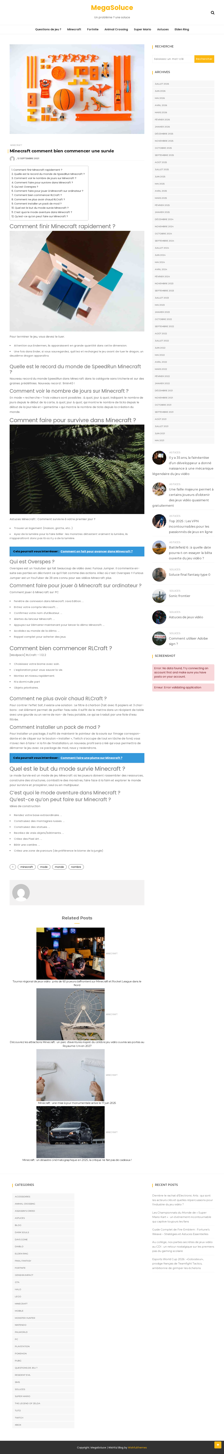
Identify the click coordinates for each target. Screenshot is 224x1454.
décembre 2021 (164, 390)
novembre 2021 (164, 397)
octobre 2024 (163, 233)
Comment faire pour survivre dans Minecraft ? (43, 182)
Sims (17, 1382)
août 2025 (161, 162)
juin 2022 (160, 347)
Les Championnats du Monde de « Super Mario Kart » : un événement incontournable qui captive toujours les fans (181, 1217)
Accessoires (22, 1196)
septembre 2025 (164, 155)
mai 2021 (159, 440)
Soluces (174, 569)
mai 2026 (160, 98)
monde (59, 867)
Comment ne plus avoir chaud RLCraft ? (39, 199)
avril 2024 (161, 269)
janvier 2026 (162, 126)
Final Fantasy (23, 1260)
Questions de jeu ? (48, 29)
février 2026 (162, 119)
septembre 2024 (164, 240)
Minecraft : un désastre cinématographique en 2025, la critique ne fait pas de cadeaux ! (77, 1160)
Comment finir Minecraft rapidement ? (37, 170)
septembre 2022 (164, 326)
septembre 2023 (164, 290)
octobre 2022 (163, 319)
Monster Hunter (25, 1318)
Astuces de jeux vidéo (186, 617)
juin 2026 (160, 91)
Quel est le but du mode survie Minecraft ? (42, 208)
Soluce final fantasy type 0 (189, 575)
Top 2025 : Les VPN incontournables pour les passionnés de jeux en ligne (191, 526)
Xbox (18, 1424)
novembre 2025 (164, 140)
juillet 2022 (162, 340)
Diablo (19, 1246)
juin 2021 (160, 433)
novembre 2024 (164, 226)
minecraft (26, 867)
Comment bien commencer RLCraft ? (38, 195)
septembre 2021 (164, 412)
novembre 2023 (164, 283)
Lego (18, 1296)
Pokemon (21, 1353)
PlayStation (22, 1346)
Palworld (21, 1332)
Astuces (163, 29)
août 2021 (160, 419)
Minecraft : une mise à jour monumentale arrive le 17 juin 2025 (77, 1103)
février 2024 (162, 276)
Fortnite (93, 29)
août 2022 (161, 333)
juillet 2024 (162, 248)
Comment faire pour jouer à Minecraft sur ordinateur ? (48, 191)
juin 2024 (160, 255)
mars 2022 (161, 369)
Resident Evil (23, 1375)
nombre (76, 867)
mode (44, 867)
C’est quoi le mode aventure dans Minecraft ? (43, 212)
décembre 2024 (164, 219)
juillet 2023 (162, 297)
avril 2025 (161, 191)
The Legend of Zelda (27, 1403)
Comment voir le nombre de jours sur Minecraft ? (45, 178)
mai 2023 (160, 305)
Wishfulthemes (137, 1447)
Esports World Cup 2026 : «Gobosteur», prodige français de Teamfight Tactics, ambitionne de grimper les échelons (178, 1263)
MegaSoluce (112, 7)
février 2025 (162, 205)
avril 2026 (161, 105)
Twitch (19, 1417)
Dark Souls (22, 1232)
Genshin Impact (24, 1275)
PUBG (18, 1360)
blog (18, 1225)
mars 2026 (161, 112)
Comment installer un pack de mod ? (38, 203)
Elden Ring (182, 29)
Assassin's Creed (25, 1211)
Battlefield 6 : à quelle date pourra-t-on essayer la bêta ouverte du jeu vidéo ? (190, 553)
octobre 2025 (163, 148)
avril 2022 (161, 362)
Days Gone (21, 1239)
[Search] (212, 12)
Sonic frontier (179, 596)
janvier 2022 (162, 383)
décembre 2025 (164, 133)
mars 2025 (161, 198)
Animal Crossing (116, 29)
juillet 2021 (161, 426)
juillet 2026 (162, 83)
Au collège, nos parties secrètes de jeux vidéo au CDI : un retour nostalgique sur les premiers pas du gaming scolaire (183, 1246)
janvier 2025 (162, 212)
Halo (18, 1289)
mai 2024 (160, 262)
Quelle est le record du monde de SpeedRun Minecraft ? (49, 174)
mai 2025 (159, 183)
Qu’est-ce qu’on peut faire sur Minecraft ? (41, 216)
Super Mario (142, 29)
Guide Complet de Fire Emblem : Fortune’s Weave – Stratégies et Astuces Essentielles (180, 1232)
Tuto (18, 1410)
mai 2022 (160, 355)
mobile (19, 1310)
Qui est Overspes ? (26, 186)
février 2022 (162, 376)
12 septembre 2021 (28, 158)
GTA (17, 1282)
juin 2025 (160, 176)
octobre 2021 (163, 404)
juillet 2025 (162, 169)
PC (16, 1339)
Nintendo (20, 1325)
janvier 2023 (162, 312)
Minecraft (74, 29)
